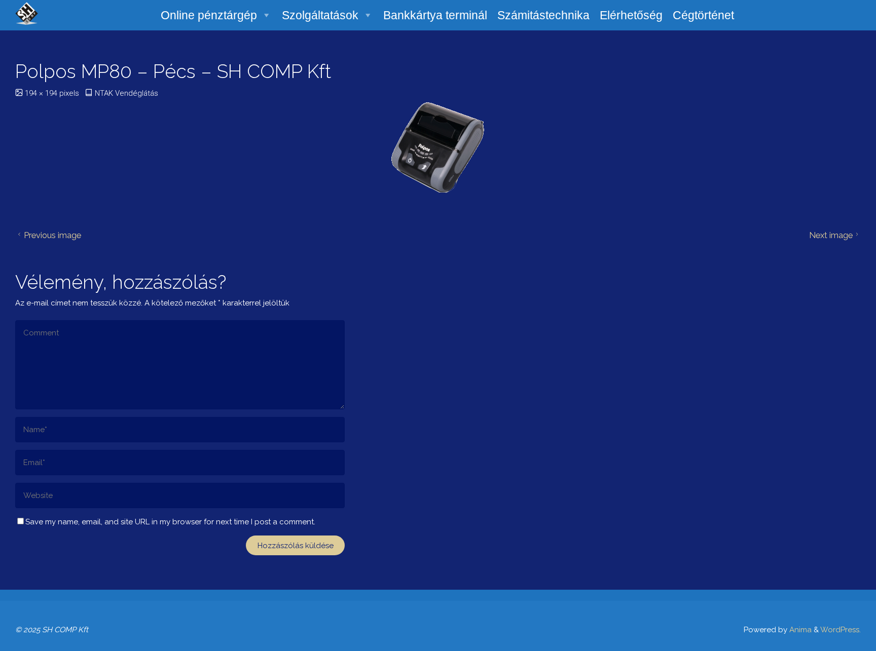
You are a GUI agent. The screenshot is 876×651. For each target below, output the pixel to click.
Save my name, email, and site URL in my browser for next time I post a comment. (170, 521)
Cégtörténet (703, 15)
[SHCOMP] (26, 12)
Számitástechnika (543, 15)
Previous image (52, 235)
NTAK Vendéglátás (126, 93)
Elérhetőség (631, 15)
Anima (799, 629)
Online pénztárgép (209, 15)
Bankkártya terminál (435, 15)
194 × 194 (42, 93)
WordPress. (840, 629)
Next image (831, 235)
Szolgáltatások (320, 15)
